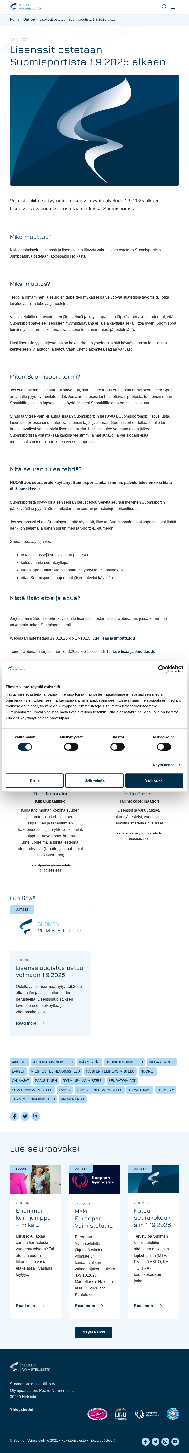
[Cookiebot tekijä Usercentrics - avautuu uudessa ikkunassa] (161, 669)
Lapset (18, 1071)
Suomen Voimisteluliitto (25, 7)
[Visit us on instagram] (165, 1442)
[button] (161, 7)
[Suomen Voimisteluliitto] (30, 1367)
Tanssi (65, 1090)
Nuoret (148, 1071)
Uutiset (29, 19)
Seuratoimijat (122, 1081)
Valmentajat (73, 1099)
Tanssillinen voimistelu (100, 1090)
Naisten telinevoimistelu (110, 1071)
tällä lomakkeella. (26, 489)
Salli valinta (94, 780)
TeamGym (165, 1090)
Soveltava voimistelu (32, 1090)
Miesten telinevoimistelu (55, 1071)
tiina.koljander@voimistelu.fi (50, 865)
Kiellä (34, 780)
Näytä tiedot (163, 765)
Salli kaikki (154, 780)
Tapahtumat (139, 1090)
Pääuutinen (46, 1081)
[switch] (71, 747)
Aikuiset (19, 1062)
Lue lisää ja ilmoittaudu (114, 638)
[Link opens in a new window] (97, 1414)
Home (14, 19)
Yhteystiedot (21, 1410)
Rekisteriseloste (73, 1440)
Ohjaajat (20, 1081)
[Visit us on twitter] (155, 1442)
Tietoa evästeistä (102, 1440)
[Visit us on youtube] (175, 1442)
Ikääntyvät (89, 1062)
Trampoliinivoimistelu (33, 1099)
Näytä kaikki (93, 1332)
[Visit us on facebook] (146, 1442)
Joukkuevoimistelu (124, 1062)
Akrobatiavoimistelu (53, 1062)
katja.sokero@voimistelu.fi (138, 833)
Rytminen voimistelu (83, 1081)
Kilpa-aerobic (162, 1062)
